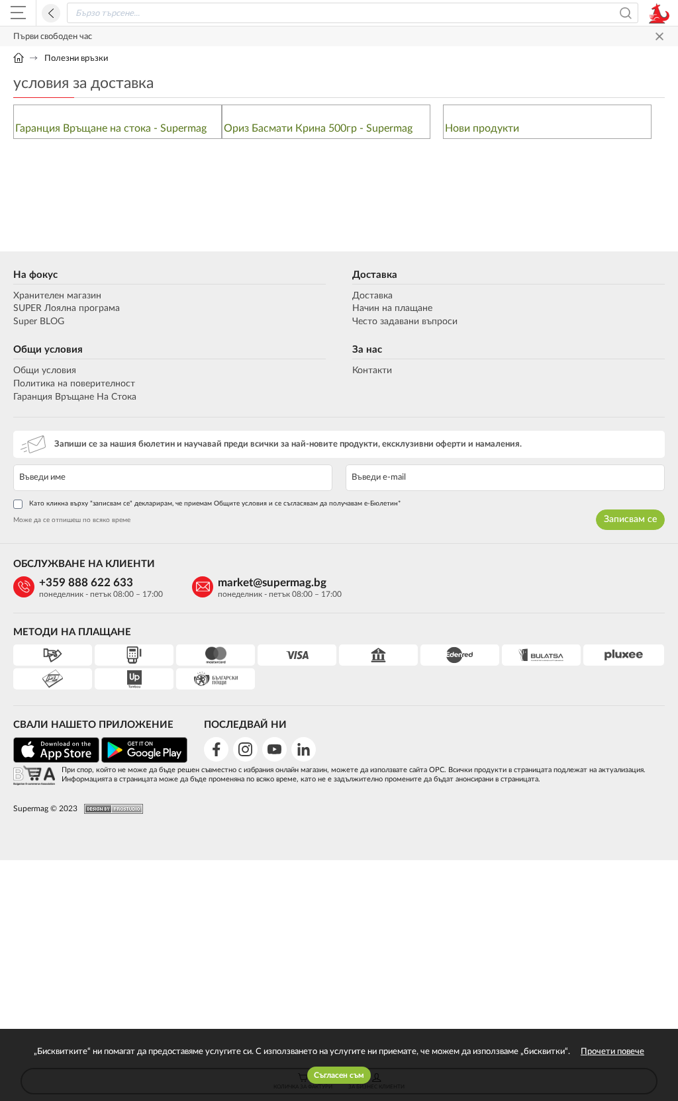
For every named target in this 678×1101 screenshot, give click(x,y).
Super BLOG (38, 321)
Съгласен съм (339, 1075)
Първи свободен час (52, 36)
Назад (51, 13)
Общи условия (48, 350)
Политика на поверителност (74, 383)
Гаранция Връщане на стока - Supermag (111, 128)
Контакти (372, 370)
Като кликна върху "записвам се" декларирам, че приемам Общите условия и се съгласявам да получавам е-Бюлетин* (215, 503)
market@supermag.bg (272, 582)
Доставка (374, 275)
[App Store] (56, 760)
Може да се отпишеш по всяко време (71, 520)
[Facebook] (216, 749)
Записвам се (630, 519)
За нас (367, 350)
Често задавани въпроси (405, 321)
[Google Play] (144, 760)
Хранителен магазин (57, 295)
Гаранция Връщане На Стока (74, 397)
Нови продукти (482, 128)
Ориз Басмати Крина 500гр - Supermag (318, 128)
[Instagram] (245, 749)
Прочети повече (612, 1051)
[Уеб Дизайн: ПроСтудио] (110, 809)
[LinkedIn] (303, 749)
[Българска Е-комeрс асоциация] (34, 776)
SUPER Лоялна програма (66, 308)
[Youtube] (274, 749)
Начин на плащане (392, 308)
